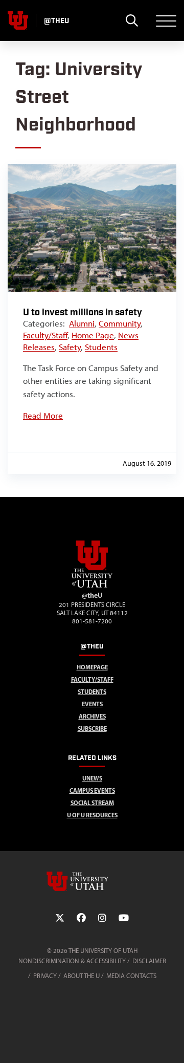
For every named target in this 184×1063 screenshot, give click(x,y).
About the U (81, 976)
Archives (92, 716)
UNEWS (92, 778)
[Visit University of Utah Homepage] (18, 20)
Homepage (92, 667)
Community (120, 323)
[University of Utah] (92, 881)
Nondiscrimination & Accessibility (72, 961)
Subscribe (92, 728)
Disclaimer (149, 961)
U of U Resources (92, 815)
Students (101, 347)
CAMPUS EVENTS (92, 790)
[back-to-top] (171, 1043)
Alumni (82, 323)
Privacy (45, 976)
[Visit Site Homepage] (92, 585)
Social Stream (92, 803)
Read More (43, 415)
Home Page (93, 335)
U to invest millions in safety (82, 312)
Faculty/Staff (45, 335)
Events (92, 704)
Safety (70, 347)
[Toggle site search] (131, 20)
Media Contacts (131, 976)
